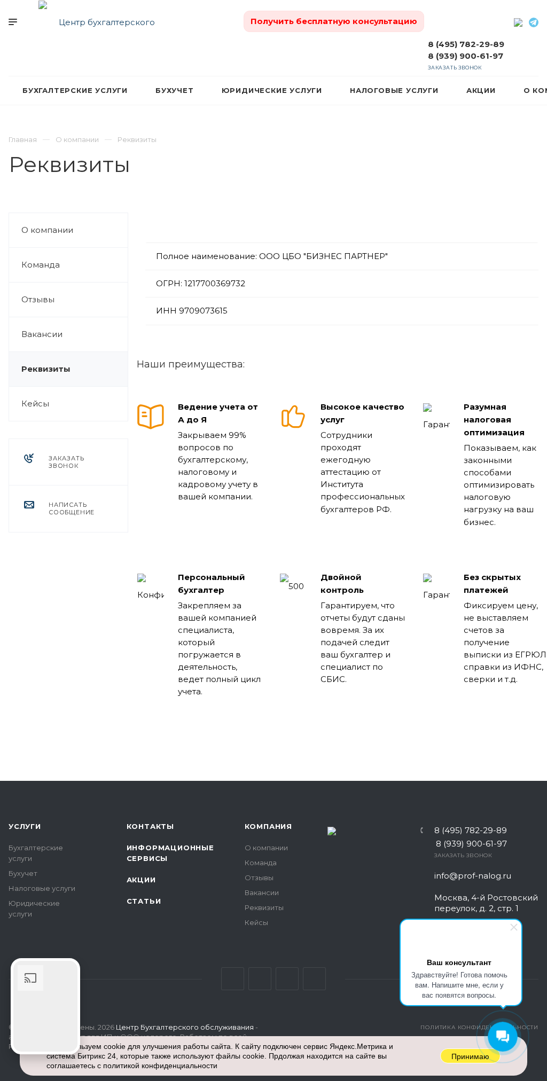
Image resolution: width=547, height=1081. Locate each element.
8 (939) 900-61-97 (465, 56)
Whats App (314, 978)
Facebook (259, 978)
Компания (268, 826)
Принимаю (470, 1056)
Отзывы (37, 299)
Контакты (150, 826)
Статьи (144, 901)
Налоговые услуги (42, 888)
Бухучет (23, 873)
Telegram (287, 978)
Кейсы (35, 403)
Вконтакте (232, 978)
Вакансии (41, 334)
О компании (47, 230)
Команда (40, 265)
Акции (141, 879)
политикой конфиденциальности (160, 1065)
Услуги (25, 826)
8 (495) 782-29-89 (466, 44)
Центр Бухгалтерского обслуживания (185, 1027)
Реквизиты (46, 369)
